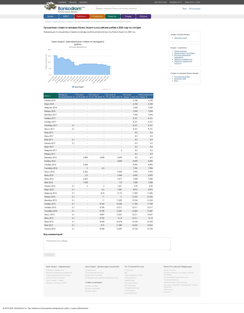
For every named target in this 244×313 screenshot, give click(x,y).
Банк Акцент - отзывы (54, 280)
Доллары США (180, 79)
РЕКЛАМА (73, 2)
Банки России (170, 270)
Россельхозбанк (131, 283)
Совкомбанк (130, 290)
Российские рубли (182, 77)
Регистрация (194, 8)
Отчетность (97, 16)
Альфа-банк (129, 280)
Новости (112, 16)
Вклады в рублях (91, 286)
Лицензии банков (171, 280)
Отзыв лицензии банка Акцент (58, 275)
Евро (176, 81)
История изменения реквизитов (182, 56)
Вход (185, 8)
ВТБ (126, 273)
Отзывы (128, 16)
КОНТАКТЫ (83, 2)
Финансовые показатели (184, 53)
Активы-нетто (90, 270)
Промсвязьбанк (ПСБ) (134, 275)
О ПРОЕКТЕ (62, 2)
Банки (51, 16)
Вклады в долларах (92, 288)
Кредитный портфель (93, 275)
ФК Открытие (130, 285)
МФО (66, 16)
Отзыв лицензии (180, 51)
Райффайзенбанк (132, 288)
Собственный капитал (94, 273)
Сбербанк (129, 270)
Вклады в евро (91, 291)
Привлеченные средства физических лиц (101, 278)
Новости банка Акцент (55, 278)
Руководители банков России (176, 277)
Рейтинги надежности (183, 59)
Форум (143, 16)
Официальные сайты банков (175, 282)
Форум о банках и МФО (56, 283)
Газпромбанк (130, 278)
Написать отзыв (180, 38)
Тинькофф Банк (131, 293)
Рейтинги (81, 16)
